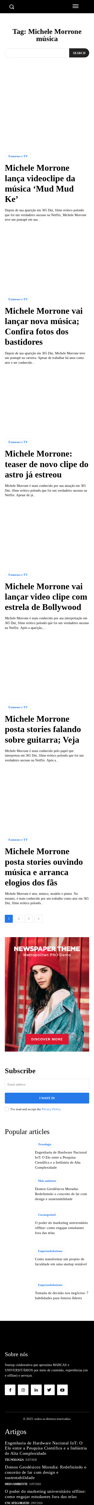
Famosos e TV (18, 156)
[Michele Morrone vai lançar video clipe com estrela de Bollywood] (47, 534)
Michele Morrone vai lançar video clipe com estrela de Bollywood (46, 597)
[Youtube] (62, 1390)
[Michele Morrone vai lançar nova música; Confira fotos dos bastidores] (47, 258)
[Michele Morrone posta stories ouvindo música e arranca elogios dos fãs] (47, 799)
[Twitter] (49, 1390)
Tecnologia (44, 1144)
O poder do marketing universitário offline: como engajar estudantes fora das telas (61, 1228)
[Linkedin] (36, 1390)
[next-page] (38, 919)
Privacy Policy (51, 1109)
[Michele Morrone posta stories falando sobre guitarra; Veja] (47, 666)
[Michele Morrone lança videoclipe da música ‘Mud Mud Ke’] (47, 115)
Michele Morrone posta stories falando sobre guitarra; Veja (43, 729)
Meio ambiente (47, 1181)
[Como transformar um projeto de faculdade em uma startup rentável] (17, 1257)
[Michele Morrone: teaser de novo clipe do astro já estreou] (47, 401)
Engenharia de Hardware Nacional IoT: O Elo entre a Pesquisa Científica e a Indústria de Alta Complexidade (46, 1448)
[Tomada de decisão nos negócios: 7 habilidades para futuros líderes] (17, 1291)
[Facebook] (10, 1390)
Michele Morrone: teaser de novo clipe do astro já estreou (46, 464)
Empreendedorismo (50, 1251)
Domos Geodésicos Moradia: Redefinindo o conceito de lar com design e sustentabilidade (61, 1194)
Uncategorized (47, 1215)
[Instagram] (23, 1390)
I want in (47, 1098)
